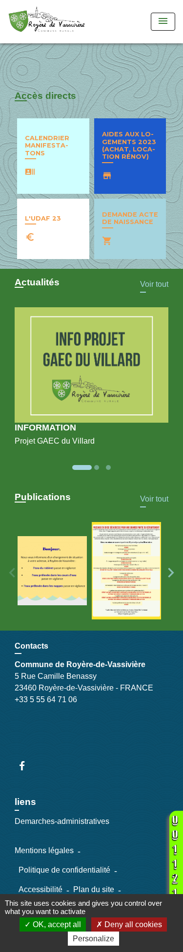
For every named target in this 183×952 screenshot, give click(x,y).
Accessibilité (40, 889)
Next (171, 572)
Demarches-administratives (62, 821)
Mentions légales (44, 850)
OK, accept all (56, 924)
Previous (12, 572)
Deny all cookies (132, 924)
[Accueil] (46, 21)
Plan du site (93, 889)
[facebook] (27, 765)
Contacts (31, 646)
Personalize (93, 938)
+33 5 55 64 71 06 (46, 699)
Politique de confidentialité (64, 870)
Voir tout (154, 284)
